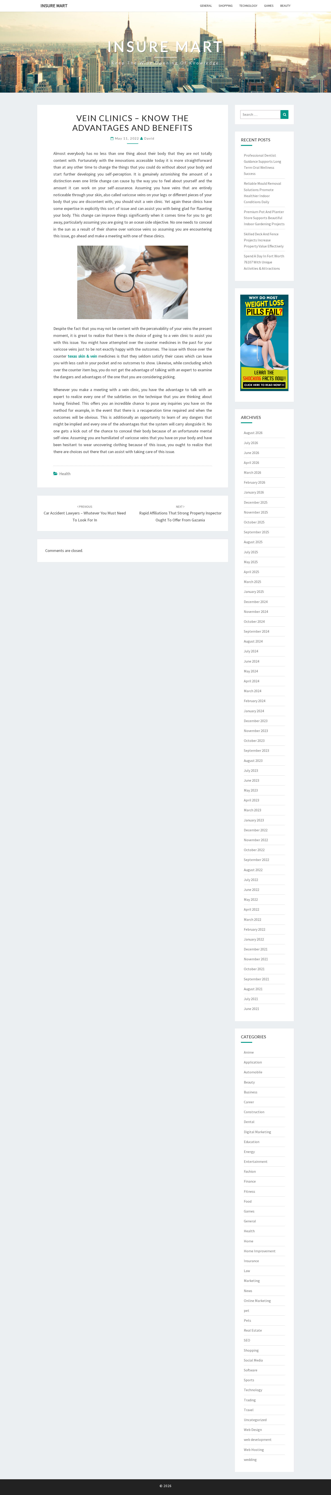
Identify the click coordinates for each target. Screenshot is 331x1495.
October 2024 (254, 621)
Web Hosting (254, 1449)
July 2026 (251, 442)
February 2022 (254, 929)
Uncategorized (255, 1419)
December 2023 (256, 721)
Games (269, 6)
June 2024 (251, 661)
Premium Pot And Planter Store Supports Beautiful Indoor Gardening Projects (264, 217)
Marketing (252, 1280)
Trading (250, 1400)
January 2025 (254, 591)
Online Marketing (257, 1300)
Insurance (251, 1261)
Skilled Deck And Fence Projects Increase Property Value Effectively (263, 240)
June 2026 (251, 452)
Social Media (253, 1360)
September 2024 (256, 631)
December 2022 (256, 830)
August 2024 (253, 641)
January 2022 (254, 939)
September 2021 (256, 979)
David (149, 138)
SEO (247, 1340)
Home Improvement (260, 1251)
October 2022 (254, 850)
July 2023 (251, 770)
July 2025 (251, 552)
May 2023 (251, 790)
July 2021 (251, 999)
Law (247, 1270)
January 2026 (254, 492)
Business (250, 1092)
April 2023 (251, 800)
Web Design (253, 1429)
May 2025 (251, 562)
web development (258, 1439)
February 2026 (254, 482)
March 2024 (252, 691)
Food (248, 1201)
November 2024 (256, 611)
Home (248, 1241)
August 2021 (253, 989)
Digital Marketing (257, 1132)
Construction (254, 1112)
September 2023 (256, 750)
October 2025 (254, 522)
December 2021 (256, 949)
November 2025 (256, 512)
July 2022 (251, 879)
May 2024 (251, 671)
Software (250, 1370)
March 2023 (252, 810)
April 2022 (251, 909)
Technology (248, 6)
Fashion (250, 1171)
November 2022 (256, 840)
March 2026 (252, 472)
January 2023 (254, 820)
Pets (247, 1320)
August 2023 (253, 760)
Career (249, 1102)
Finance (250, 1181)
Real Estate (253, 1330)
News (248, 1290)
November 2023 (256, 730)
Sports (249, 1380)
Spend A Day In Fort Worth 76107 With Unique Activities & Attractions (264, 262)
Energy (249, 1151)
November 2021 (256, 959)
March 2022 (252, 919)
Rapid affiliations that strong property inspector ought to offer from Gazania (180, 514)
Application (253, 1062)
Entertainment (256, 1161)
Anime (249, 1052)
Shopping (226, 6)
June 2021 (251, 1008)
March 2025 (252, 581)
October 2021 (254, 969)
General (206, 6)
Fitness (249, 1191)
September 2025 (256, 532)
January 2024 (254, 711)
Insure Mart (54, 5)
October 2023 (254, 740)
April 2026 (251, 462)
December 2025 (256, 502)
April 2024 (251, 681)
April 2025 (251, 572)
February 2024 (254, 701)
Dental (249, 1121)
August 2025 (253, 542)
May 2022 (251, 899)
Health (64, 473)
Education (251, 1141)
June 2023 (251, 780)
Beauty (285, 6)
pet (246, 1310)
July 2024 (251, 651)
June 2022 (251, 889)
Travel (249, 1410)
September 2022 (256, 859)
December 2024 (256, 601)
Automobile (253, 1072)
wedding (250, 1459)
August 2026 (253, 432)
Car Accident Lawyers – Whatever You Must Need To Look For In (85, 514)
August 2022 (253, 870)
